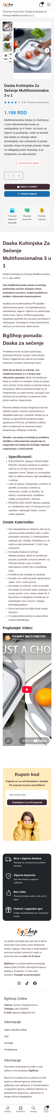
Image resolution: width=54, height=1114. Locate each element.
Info (6, 1036)
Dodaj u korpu (28, 187)
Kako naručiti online (15, 1029)
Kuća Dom (18, 11)
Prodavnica (10, 1049)
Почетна (7, 11)
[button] (47, 50)
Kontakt (8, 1043)
